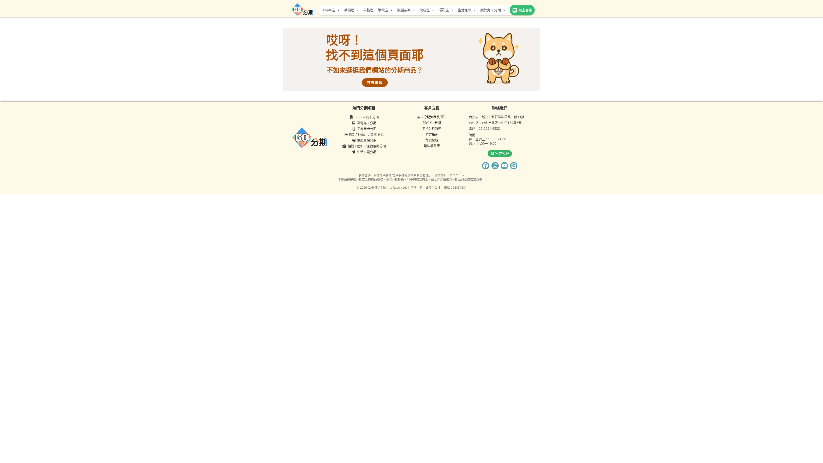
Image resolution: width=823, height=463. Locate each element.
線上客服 (525, 10)
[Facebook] (485, 165)
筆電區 (383, 10)
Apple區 (329, 10)
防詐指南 (431, 134)
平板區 (368, 10)
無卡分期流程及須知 (431, 117)
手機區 (349, 10)
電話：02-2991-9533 (484, 128)
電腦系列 (404, 10)
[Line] (513, 165)
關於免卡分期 (490, 10)
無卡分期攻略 (432, 128)
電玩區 (424, 10)
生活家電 (465, 10)
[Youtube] (504, 165)
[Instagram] (495, 165)
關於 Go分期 (432, 122)
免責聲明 (431, 140)
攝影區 (444, 10)
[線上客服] (514, 10)
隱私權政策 (432, 146)
